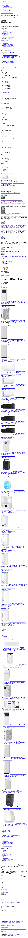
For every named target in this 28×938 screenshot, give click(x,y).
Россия (6, 167)
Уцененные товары (7, 47)
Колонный (7, 99)
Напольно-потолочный (10, 98)
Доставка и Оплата (7, 32)
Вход (4, 1)
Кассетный (7, 97)
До (15, 67)
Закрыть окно (4, 923)
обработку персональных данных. (16, 921)
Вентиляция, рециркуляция (9, 832)
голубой (7, 159)
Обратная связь (4, 889)
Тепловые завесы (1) (8, 58)
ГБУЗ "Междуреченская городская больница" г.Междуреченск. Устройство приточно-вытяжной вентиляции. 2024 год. (12, 201)
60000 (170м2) (8, 91)
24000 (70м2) (8, 85)
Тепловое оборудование (8, 836)
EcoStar (6, 72)
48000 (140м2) (8, 88)
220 (6, 113)
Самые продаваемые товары (7, 638)
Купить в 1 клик (4, 305)
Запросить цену (12, 935)
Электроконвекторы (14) (9, 62)
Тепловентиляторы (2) (8, 57)
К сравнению (11, 305)
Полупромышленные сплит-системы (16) (12, 56)
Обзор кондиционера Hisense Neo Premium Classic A (13, 181)
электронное (8, 130)
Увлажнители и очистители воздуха (11, 835)
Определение (6, 6)
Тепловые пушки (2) (8, 60)
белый (6, 157)
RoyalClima (7, 75)
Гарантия (5, 33)
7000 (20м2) (7, 81)
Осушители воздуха (8, 834)
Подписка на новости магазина (8, 185)
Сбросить (5, 170)
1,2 (5, 141)
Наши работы (6, 38)
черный (6, 158)
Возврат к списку (5, 275)
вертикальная (8, 147)
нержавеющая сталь (9, 125)
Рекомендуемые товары (8, 46)
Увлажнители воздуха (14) (9, 61)
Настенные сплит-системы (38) (10, 55)
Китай (6, 165)
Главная (5, 28)
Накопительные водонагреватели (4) (11, 53)
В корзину (13, 303)
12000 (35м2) (8, 84)
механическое (8, 152)
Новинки (5, 43)
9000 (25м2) (7, 82)
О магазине (6, 34)
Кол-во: (2, 899)
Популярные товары (8, 44)
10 (5, 135)
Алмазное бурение (5, 239)
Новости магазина (6, 191)
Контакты (5, 35)
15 (5, 136)
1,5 (5, 142)
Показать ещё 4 (6, 92)
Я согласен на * (13, 921)
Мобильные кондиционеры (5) (10, 52)
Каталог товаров (4, 40)
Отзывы (5, 29)
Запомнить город (7, 10)
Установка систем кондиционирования (10, 251)
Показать (5, 169)
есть (6, 119)
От (1, 67)
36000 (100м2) (8, 86)
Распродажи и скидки (8, 45)
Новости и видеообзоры (8, 37)
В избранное (3, 306)
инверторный (8, 107)
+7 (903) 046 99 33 (5, 890)
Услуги (5, 31)
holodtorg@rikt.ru (22, 865)
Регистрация (6, 2)
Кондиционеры (6, 830)
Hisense (6, 73)
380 (6, 114)
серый (6, 161)
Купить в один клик (16, 922)
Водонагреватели (7, 831)
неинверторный (8, 108)
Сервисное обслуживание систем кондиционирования (13, 256)
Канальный (7, 101)
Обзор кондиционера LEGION (8, 180)
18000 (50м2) (8, 80)
